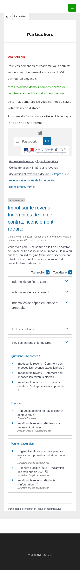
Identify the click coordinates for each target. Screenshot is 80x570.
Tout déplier (60, 272)
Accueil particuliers (21, 161)
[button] (40, 282)
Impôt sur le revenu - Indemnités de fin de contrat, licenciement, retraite (39, 180)
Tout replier (38, 272)
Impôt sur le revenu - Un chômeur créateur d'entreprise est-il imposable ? (40, 386)
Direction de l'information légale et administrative (35, 509)
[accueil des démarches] (40, 132)
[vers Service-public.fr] (45, 150)
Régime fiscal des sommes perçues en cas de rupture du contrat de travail (41, 453)
